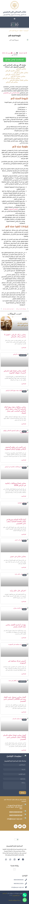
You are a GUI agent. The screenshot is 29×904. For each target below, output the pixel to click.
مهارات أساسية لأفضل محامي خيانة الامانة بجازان (16, 626)
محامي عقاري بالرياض (21, 72)
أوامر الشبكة (12, 900)
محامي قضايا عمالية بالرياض (19, 80)
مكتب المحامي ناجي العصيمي (11, 93)
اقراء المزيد (23, 347)
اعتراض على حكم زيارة (18, 591)
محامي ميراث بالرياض (12, 74)
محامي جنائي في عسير (18, 556)
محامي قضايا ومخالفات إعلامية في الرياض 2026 (15, 484)
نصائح (21, 30)
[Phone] (25, 895)
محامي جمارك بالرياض (18, 76)
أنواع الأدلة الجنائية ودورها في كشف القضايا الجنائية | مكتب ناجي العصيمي (16, 521)
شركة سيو (17, 900)
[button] (14, 18)
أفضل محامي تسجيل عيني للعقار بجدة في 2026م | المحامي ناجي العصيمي (15, 699)
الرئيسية (26, 30)
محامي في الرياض (12, 82)
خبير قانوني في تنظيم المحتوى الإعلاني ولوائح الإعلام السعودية (15, 448)
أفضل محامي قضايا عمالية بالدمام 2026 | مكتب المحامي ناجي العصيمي (14, 737)
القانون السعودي (13, 209)
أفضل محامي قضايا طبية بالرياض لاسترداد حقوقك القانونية (15, 372)
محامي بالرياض (21, 69)
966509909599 (15, 812)
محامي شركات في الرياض (11, 78)
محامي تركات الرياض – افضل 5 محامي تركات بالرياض (15, 336)
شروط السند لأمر (14, 35)
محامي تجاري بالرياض (12, 71)
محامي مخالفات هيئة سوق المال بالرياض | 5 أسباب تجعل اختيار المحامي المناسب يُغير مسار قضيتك (15, 410)
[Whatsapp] (10, 859)
